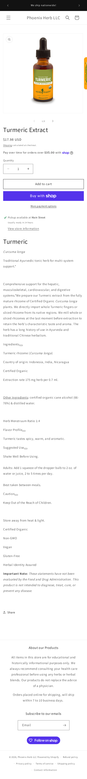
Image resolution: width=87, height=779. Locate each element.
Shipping (7, 145)
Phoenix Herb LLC (27, 757)
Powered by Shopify (48, 757)
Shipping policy (66, 763)
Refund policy (70, 757)
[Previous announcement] (7, 5)
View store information (23, 228)
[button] (8, 17)
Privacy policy (24, 763)
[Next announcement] (79, 5)
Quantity (8, 160)
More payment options (44, 206)
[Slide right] (52, 121)
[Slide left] (34, 121)
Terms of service (44, 763)
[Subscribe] (64, 725)
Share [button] (11, 612)
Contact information (45, 769)
